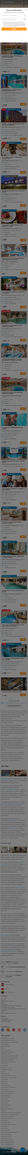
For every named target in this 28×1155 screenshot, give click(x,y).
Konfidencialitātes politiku (19, 24)
